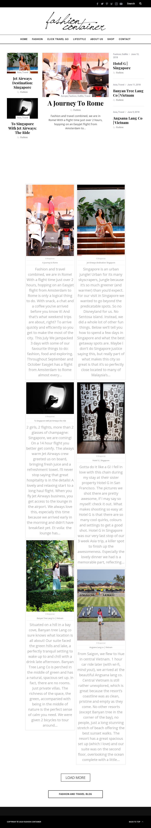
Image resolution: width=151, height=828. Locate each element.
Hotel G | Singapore (122, 65)
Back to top (135, 822)
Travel (87, 96)
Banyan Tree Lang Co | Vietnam (128, 92)
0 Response (50, 258)
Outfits (80, 96)
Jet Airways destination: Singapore (22, 83)
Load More (76, 777)
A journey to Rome (76, 103)
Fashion (73, 96)
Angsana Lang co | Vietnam (127, 120)
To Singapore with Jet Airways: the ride (22, 128)
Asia (19, 72)
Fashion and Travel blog (75, 794)
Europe (64, 96)
